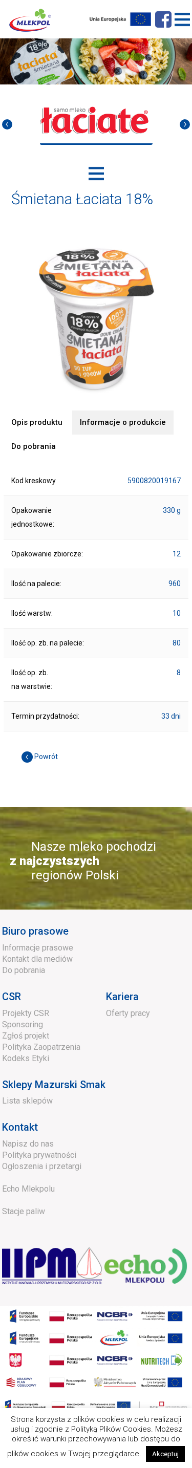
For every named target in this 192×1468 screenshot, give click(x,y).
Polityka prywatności (39, 1155)
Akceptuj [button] (165, 1454)
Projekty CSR (25, 1013)
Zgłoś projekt (25, 1036)
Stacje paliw (23, 1211)
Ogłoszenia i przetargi (41, 1166)
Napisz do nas (28, 1144)
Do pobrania (23, 970)
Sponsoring (22, 1024)
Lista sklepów (27, 1101)
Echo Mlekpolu (28, 1189)
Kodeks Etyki (25, 1058)
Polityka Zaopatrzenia (41, 1047)
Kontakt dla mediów (37, 959)
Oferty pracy (128, 1013)
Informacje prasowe (37, 948)
